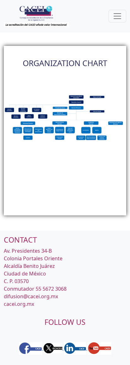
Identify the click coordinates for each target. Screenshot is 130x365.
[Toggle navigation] (117, 16)
